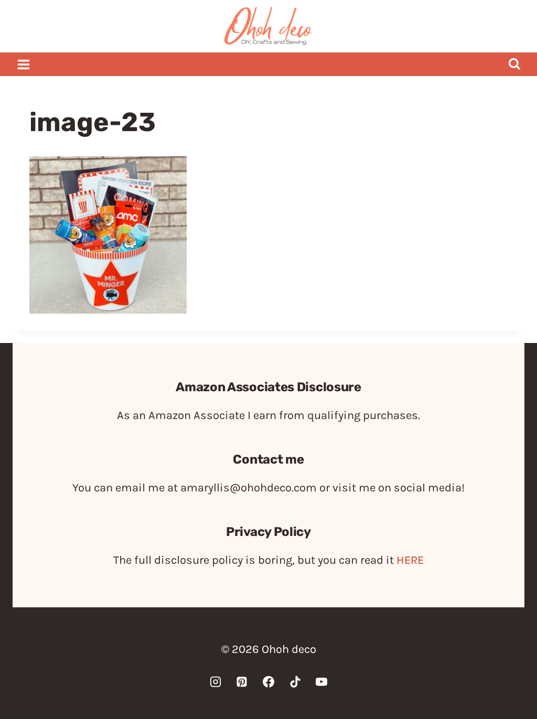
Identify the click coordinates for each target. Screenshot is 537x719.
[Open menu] (24, 64)
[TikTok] (295, 681)
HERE (410, 560)
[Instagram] (215, 681)
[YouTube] (321, 681)
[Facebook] (268, 681)
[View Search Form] (514, 64)
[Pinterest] (241, 681)
